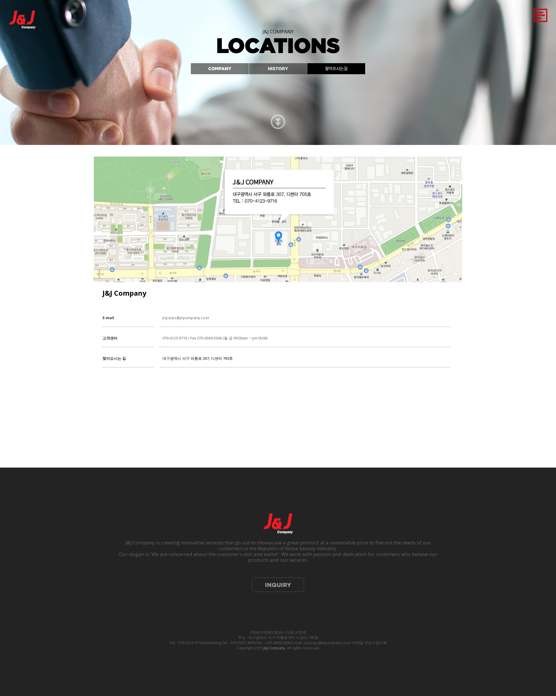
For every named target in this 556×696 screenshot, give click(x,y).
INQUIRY (278, 584)
